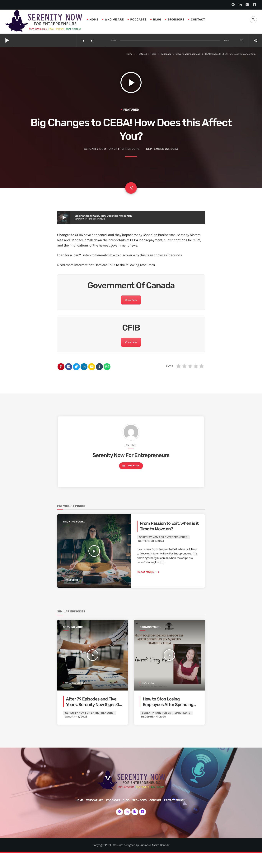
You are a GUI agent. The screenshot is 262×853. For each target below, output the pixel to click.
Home (94, 19)
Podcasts (138, 19)
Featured (142, 54)
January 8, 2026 (75, 716)
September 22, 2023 (162, 149)
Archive (130, 466)
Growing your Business (187, 54)
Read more (148, 572)
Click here (131, 300)
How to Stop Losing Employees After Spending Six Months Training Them (168, 704)
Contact (198, 19)
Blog (157, 19)
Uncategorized (75, 683)
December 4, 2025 (153, 716)
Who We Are (114, 19)
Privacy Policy (174, 800)
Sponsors (176, 19)
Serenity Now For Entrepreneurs (112, 149)
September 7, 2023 (151, 541)
